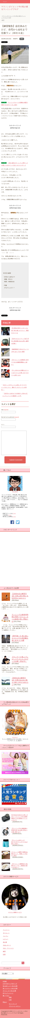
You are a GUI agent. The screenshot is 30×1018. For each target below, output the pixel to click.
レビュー (5, 939)
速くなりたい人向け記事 (10, 988)
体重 (10, 997)
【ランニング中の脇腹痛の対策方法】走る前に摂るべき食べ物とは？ (19, 830)
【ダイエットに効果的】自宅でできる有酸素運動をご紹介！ (20, 362)
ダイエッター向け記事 (9, 991)
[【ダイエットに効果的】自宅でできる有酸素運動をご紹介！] (5, 365)
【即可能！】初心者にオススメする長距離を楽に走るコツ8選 (20, 638)
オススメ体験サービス (15, 912)
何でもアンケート (8, 993)
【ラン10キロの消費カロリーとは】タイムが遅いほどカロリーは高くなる (20, 373)
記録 (10, 999)
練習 (22, 38)
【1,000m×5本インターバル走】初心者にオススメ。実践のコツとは (20, 330)
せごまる (15, 491)
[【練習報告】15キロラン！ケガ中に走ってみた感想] (5, 355)
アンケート (6, 930)
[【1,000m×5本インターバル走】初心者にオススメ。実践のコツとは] (5, 334)
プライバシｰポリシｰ (15, 1006)
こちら (14, 513)
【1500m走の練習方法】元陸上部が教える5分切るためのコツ (20, 596)
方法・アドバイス (8, 948)
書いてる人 (6, 995)
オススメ (15, 737)
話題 (4, 954)
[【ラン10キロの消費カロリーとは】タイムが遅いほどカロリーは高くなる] (5, 376)
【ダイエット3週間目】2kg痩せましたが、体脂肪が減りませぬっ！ (19, 865)
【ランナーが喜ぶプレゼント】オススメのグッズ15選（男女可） (20, 659)
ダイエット (6, 933)
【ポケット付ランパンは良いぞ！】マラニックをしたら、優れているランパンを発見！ (14, 387)
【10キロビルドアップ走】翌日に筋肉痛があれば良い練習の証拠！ (20, 341)
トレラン (5, 936)
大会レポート (7, 945)
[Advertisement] (14, 559)
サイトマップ (13, 1004)
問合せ (5, 1002)
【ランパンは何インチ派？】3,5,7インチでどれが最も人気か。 (19, 842)
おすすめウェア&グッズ (10, 983)
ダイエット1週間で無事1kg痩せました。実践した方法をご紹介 (19, 853)
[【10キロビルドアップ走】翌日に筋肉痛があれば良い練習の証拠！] (5, 344)
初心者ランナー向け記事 (10, 986)
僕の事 (5, 942)
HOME (5, 981)
